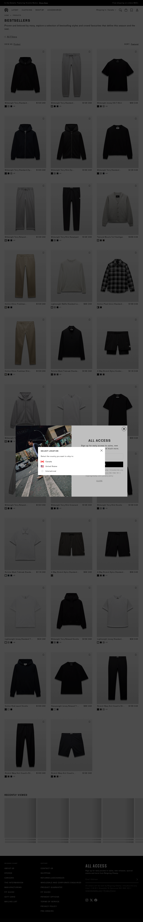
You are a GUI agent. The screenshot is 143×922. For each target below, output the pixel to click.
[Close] (101, 450)
